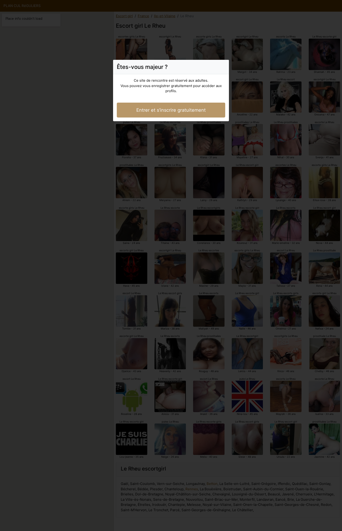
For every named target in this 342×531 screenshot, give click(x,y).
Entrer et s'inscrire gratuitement (171, 110)
